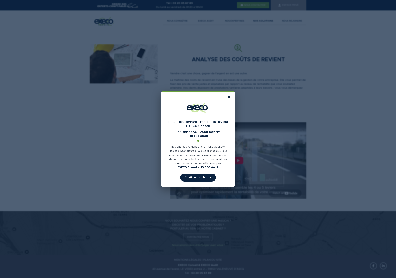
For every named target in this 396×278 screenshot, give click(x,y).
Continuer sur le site (198, 177)
